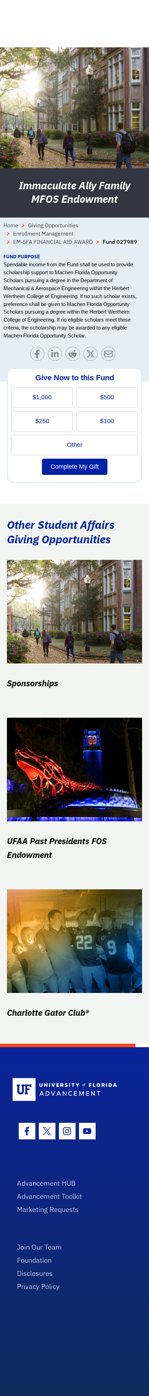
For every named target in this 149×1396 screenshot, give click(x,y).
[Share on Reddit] (74, 355)
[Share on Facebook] (39, 355)
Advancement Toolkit (49, 1196)
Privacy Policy (38, 1286)
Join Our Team (39, 1247)
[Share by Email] (110, 355)
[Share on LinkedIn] (56, 355)
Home (10, 225)
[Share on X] (92, 355)
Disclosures (35, 1273)
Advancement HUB (46, 1183)
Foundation (34, 1260)
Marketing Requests (48, 1209)
